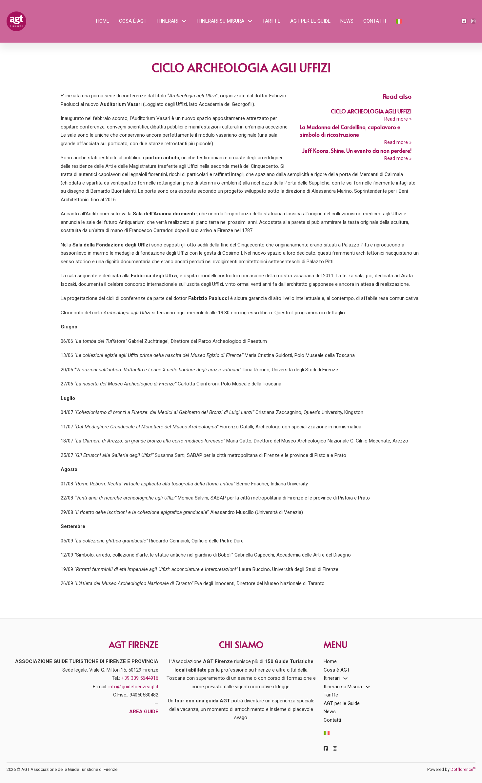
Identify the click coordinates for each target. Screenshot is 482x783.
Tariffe (271, 21)
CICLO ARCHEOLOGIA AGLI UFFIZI (371, 111)
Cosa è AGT (133, 21)
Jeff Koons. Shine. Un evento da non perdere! (357, 150)
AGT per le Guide (310, 21)
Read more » (398, 119)
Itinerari (167, 21)
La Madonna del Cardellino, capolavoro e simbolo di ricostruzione (350, 130)
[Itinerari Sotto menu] (184, 21)
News (346, 21)
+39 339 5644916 (139, 678)
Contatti (374, 21)
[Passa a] (399, 21)
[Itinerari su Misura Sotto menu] (250, 21)
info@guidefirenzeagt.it (133, 687)
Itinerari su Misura (220, 21)
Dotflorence (463, 769)
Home (102, 21)
